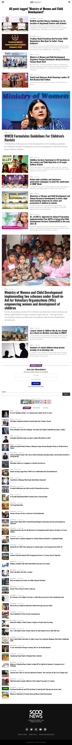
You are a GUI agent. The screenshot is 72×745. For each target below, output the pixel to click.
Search (4, 392)
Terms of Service (22, 734)
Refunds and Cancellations (46, 734)
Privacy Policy (33, 734)
